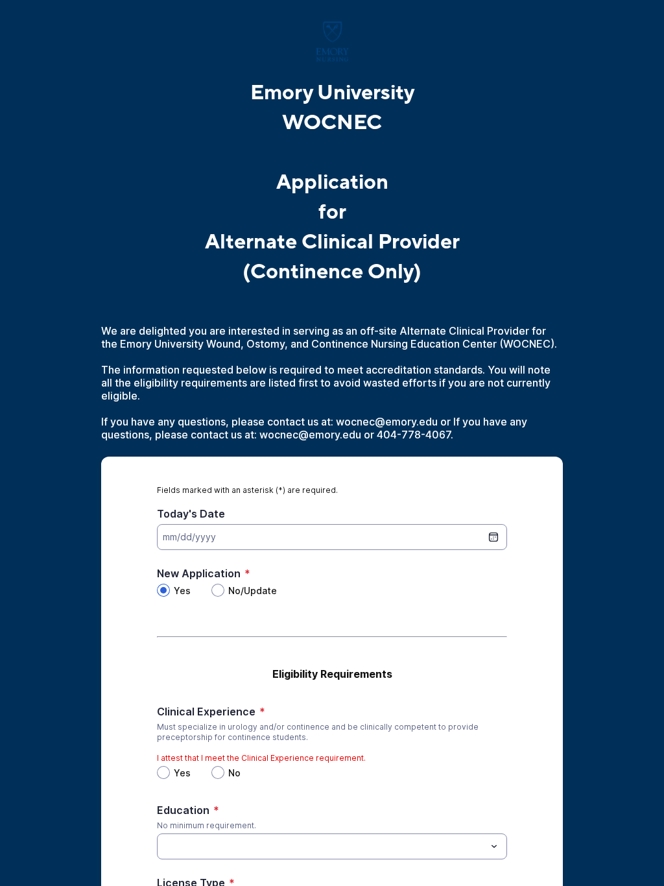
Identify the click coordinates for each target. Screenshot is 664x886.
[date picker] (493, 537)
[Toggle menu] (494, 846)
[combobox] (332, 846)
